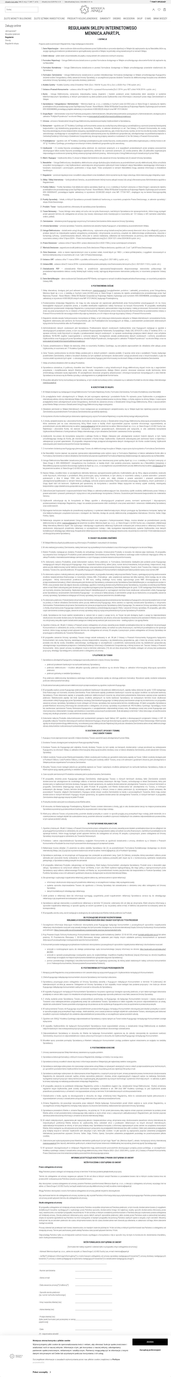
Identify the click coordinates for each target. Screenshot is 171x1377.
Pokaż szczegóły (40, 1372)
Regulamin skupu (12, 44)
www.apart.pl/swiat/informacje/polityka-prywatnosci (110, 116)
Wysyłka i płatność (12, 34)
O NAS (148, 18)
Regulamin (9, 37)
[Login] (153, 9)
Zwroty (8, 40)
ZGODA (150, 1342)
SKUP (139, 18)
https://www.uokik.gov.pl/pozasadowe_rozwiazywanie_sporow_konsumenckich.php (87, 930)
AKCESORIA (129, 18)
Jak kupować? (10, 31)
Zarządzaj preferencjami (150, 1350)
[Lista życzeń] (159, 9)
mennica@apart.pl (88, 426)
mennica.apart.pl (99, 291)
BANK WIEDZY (160, 18)
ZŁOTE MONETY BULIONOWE (17, 18)
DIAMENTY (105, 18)
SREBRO (117, 18)
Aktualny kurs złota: (11, 2)
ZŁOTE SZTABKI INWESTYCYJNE (49, 18)
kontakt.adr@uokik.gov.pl (148, 935)
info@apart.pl (157, 466)
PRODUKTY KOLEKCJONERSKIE (82, 18)
